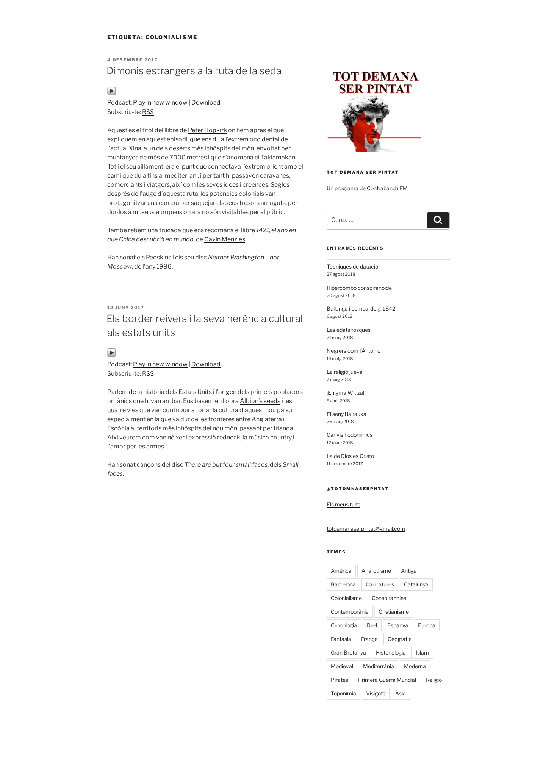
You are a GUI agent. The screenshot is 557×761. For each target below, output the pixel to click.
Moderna (415, 666)
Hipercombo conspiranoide (359, 287)
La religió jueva (345, 372)
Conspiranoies (389, 598)
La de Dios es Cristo (350, 456)
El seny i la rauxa (346, 414)
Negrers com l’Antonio (353, 350)
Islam (422, 652)
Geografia (400, 639)
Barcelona (343, 584)
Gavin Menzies (224, 239)
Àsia (400, 693)
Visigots (375, 693)
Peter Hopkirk (207, 130)
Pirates (339, 680)
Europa (426, 625)
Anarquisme (376, 570)
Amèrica (341, 570)
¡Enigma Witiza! (345, 392)
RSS (148, 112)
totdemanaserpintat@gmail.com (366, 528)
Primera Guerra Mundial (387, 680)
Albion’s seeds (260, 401)
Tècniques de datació (352, 266)
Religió (434, 680)
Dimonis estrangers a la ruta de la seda (194, 71)
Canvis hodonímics (349, 434)
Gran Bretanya (348, 652)
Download (206, 102)
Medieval (342, 666)
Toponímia (343, 693)
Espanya (397, 625)
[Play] (111, 93)
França (369, 639)
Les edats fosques (349, 330)
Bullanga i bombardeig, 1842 (361, 308)
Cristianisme (394, 611)
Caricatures (380, 584)
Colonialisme (346, 598)
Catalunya (416, 584)
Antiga (409, 570)
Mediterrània (378, 666)
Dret (372, 625)
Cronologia (344, 625)
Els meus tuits (343, 504)
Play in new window (160, 102)
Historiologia (391, 652)
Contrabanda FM (387, 188)
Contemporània (350, 611)
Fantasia (341, 639)
